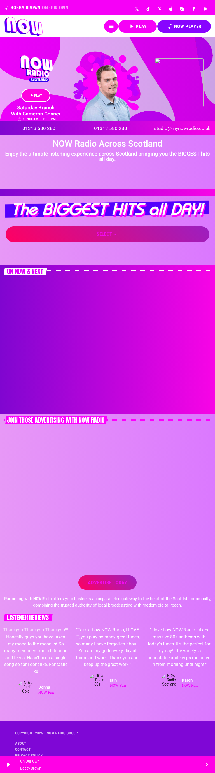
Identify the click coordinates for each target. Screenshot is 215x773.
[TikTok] (148, 9)
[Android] (205, 9)
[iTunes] (171, 9)
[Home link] (23, 26)
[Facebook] (193, 9)
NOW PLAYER (184, 26)
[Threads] (159, 9)
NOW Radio (23, 386)
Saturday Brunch (27, 396)
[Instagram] (182, 9)
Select (107, 234)
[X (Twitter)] (137, 9)
